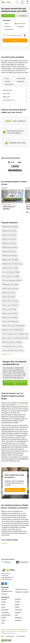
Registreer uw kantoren (13, 490)
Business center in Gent (8, 292)
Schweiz (17, 602)
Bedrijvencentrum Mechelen (9, 255)
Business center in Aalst (8, 296)
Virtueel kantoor (9, 84)
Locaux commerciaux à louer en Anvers (12, 350)
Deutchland (4, 610)
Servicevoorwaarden (19, 631)
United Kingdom (6, 615)
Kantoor (7, 78)
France (3, 620)
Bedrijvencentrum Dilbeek (9, 235)
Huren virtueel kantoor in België (10, 272)
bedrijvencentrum (20, 405)
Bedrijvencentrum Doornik (9, 239)
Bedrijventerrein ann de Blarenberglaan (12, 329)
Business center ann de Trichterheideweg (13, 325)
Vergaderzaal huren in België (10, 268)
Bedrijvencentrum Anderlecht (10, 226)
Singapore (18, 612)
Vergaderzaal (20, 81)
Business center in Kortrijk (9, 309)
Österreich (18, 599)
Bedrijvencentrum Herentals (9, 247)
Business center (21, 78)
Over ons (4, 594)
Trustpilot (3, 552)
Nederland (18, 620)
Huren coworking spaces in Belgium (11, 280)
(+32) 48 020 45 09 (6, 579)
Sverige (3, 602)
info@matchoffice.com (7, 577)
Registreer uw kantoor (22, 592)
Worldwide (18, 617)
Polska (17, 607)
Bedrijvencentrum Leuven (9, 251)
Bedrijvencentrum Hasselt (9, 243)
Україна (17, 604)
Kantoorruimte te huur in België (10, 276)
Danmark (4, 599)
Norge (3, 604)
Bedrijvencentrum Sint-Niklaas (10, 259)
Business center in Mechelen (10, 313)
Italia (2, 623)
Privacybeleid (6, 631)
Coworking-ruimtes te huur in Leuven (12, 346)
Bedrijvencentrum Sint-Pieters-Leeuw (12, 263)
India (16, 615)
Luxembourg (5, 612)
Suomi (3, 607)
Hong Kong (18, 610)
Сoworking (7, 81)
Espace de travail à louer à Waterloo (12, 342)
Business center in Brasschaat (10, 321)
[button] (22, 192)
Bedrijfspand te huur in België (10, 284)
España (3, 617)
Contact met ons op (21, 589)
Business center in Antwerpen (10, 288)
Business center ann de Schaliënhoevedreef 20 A (15, 338)
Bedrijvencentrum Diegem (9, 230)
